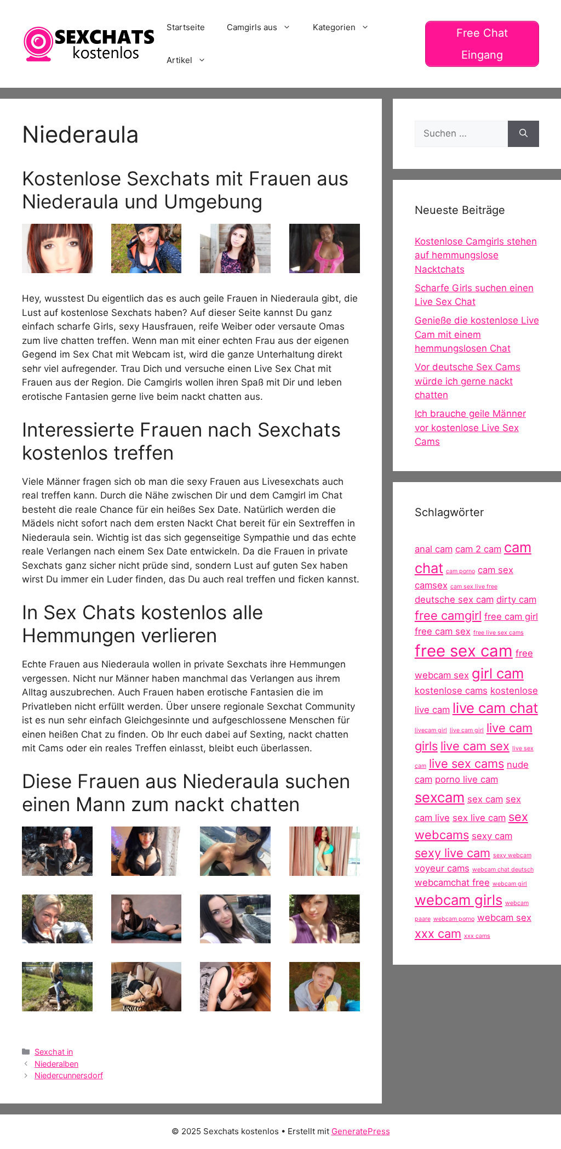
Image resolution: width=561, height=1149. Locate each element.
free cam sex (443, 631)
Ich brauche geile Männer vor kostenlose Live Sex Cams (470, 427)
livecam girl (431, 730)
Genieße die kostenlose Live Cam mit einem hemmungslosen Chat (477, 334)
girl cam (498, 673)
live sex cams (466, 763)
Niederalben (56, 1063)
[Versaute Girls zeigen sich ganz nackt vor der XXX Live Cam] (57, 266)
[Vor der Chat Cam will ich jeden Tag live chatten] (57, 936)
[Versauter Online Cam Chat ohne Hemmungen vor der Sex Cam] (146, 266)
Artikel (179, 60)
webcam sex (504, 917)
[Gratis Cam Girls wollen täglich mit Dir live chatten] (235, 936)
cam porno (460, 571)
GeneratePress (360, 1131)
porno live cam (466, 779)
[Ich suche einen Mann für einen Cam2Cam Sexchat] (146, 868)
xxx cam (438, 933)
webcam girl (510, 883)
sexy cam (492, 835)
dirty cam (516, 599)
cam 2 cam (478, 549)
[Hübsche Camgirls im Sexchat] (324, 936)
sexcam (440, 797)
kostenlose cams (451, 690)
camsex (431, 585)
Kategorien (334, 27)
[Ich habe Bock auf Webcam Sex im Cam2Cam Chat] (146, 936)
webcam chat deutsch (503, 869)
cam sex (495, 569)
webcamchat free (452, 882)
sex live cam (479, 817)
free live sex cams (498, 632)
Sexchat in (54, 1051)
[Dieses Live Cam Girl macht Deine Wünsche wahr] (324, 1004)
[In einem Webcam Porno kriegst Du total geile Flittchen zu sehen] (57, 1004)
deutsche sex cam (454, 599)
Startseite (186, 27)
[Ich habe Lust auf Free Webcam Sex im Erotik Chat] (324, 266)
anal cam (434, 549)
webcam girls (458, 899)
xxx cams (477, 935)
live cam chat (495, 707)
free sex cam (464, 650)
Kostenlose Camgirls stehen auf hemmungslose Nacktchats (476, 255)
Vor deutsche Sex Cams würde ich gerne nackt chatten (467, 380)
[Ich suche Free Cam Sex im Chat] (235, 1004)
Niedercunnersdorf (69, 1075)
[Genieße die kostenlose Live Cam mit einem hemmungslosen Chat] (235, 868)
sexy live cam (452, 853)
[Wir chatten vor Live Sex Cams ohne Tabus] (57, 868)
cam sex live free (473, 586)
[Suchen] (523, 134)
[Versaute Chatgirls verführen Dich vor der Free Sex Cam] (324, 868)
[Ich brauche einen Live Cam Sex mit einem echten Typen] (235, 266)
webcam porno (453, 918)
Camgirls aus (252, 27)
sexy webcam (512, 855)
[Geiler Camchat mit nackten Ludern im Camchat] (146, 1004)
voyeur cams (442, 868)
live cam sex (475, 746)
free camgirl (448, 615)
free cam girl (511, 616)
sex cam (485, 799)
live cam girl (467, 730)
